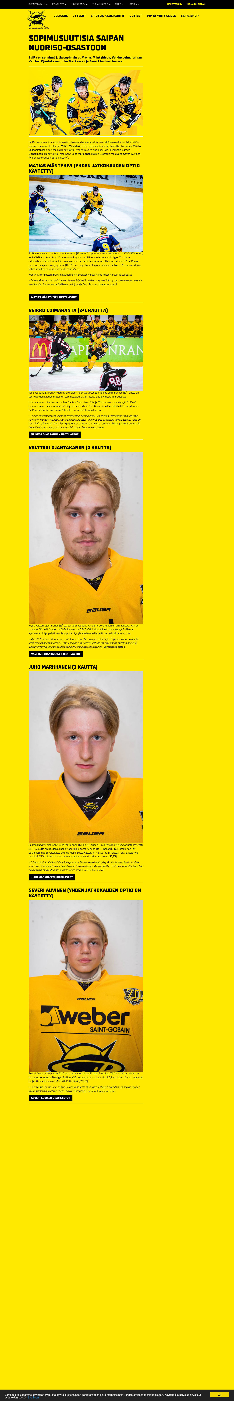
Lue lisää (33, 1397)
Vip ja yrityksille (161, 15)
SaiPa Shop (190, 16)
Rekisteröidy (174, 4)
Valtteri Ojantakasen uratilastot (55, 654)
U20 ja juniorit (100, 4)
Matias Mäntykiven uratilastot (54, 297)
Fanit (118, 4)
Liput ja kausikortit (108, 15)
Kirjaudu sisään (196, 4)
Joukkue (61, 15)
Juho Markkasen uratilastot (52, 877)
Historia (132, 4)
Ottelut (79, 15)
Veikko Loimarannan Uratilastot (54, 434)
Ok (219, 1395)
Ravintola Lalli (37, 4)
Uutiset (135, 16)
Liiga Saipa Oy (78, 4)
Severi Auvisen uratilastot (50, 1098)
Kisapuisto (58, 4)
